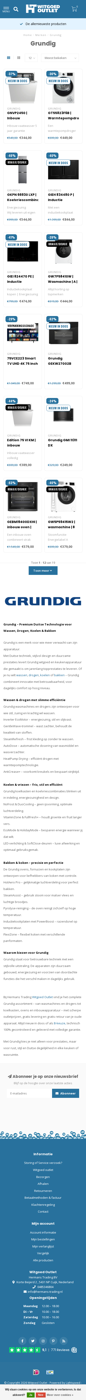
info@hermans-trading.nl (45, 1292)
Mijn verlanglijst (43, 1246)
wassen (21, 675)
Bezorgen (43, 1177)
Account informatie (43, 1232)
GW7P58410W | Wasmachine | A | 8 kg (62, 281)
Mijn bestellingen (43, 1239)
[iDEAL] (36, 1372)
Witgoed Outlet (42, 997)
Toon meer (41, 571)
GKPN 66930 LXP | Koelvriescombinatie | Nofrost (25, 199)
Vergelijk (43, 1253)
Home (27, 35)
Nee (40, 1395)
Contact (43, 1211)
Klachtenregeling (43, 1205)
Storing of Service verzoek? (43, 1163)
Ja (30, 1395)
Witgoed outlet (43, 1170)
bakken (59, 675)
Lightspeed (73, 1383)
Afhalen (43, 1184)
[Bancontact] (50, 1372)
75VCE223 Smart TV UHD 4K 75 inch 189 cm (22, 363)
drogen (34, 675)
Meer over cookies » (60, 1395)
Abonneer (68, 1093)
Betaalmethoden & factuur (43, 1198)
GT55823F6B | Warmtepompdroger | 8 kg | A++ (66, 118)
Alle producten (43, 1260)
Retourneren (43, 1191)
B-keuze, (60, 1023)
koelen (45, 675)
